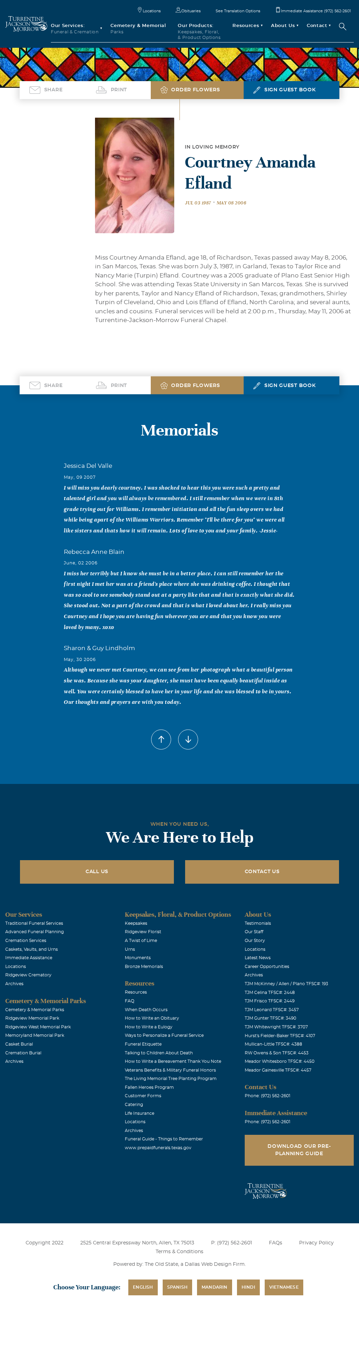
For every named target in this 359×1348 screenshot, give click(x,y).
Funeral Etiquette (143, 1044)
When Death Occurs (146, 1010)
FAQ (129, 1001)
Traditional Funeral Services (34, 923)
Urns (130, 949)
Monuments (138, 958)
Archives (14, 984)
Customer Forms (143, 1096)
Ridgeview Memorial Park (32, 1018)
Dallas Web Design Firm (215, 1264)
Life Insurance (139, 1113)
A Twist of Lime (141, 940)
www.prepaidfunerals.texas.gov (158, 1148)
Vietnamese (284, 1287)
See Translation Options (238, 11)
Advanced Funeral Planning (34, 932)
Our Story (255, 940)
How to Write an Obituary (152, 1018)
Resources (136, 992)
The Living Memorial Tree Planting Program (171, 1079)
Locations (152, 11)
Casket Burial (19, 1044)
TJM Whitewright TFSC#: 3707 (276, 1027)
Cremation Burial (23, 1053)
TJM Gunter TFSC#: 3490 (270, 1018)
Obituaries (191, 11)
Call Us (97, 871)
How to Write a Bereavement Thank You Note (173, 1061)
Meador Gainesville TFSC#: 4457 (278, 1070)
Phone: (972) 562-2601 (267, 1096)
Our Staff (254, 932)
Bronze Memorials (144, 966)
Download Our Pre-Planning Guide (299, 1150)
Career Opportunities (267, 966)
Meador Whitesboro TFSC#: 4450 (279, 1061)
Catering (134, 1104)
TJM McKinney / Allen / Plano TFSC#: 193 (286, 984)
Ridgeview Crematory (28, 975)
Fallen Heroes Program (149, 1087)
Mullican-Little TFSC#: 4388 (273, 1044)
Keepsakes (136, 923)
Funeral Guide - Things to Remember (164, 1139)
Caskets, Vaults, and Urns (31, 949)
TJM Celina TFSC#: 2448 (270, 992)
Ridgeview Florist (143, 932)
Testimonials (258, 923)
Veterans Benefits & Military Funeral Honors (170, 1070)
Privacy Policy (316, 1243)
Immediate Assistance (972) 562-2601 (316, 11)
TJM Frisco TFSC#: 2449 (269, 1001)
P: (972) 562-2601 (231, 1243)
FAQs (275, 1243)
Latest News (258, 958)
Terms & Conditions (179, 1251)
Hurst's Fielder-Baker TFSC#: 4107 (280, 1036)
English (143, 1287)
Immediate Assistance (28, 958)
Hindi (248, 1287)
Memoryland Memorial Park (34, 1035)
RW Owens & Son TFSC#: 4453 (277, 1053)
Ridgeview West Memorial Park (38, 1027)
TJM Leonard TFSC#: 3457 (272, 1010)
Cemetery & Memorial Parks (34, 1010)
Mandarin (215, 1287)
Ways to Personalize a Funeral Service (164, 1035)
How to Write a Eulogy (148, 1027)
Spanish (177, 1287)
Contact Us (262, 871)
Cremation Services (25, 940)
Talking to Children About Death (159, 1053)
